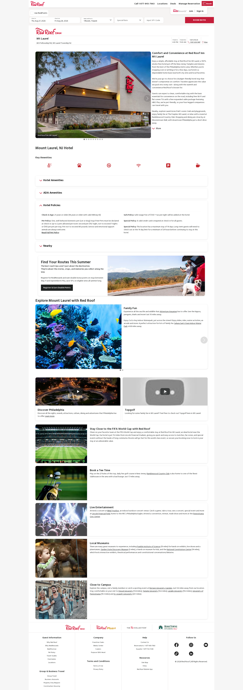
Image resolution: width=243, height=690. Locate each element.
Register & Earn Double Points (57, 287)
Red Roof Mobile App (145, 669)
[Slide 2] (86, 139)
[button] (38, 98)
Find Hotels (52, 659)
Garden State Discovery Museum (114, 549)
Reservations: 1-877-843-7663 (144, 645)
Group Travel (52, 676)
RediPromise (51, 649)
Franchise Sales (98, 642)
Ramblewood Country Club (158, 473)
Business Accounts (52, 679)
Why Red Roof (52, 642)
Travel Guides (52, 655)
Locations (162, 4)
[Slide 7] (97, 139)
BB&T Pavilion (113, 510)
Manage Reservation (189, 4)
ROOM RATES (199, 20)
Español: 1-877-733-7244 (144, 649)
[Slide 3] (88, 139)
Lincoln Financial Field (101, 513)
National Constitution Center (179, 549)
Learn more (49, 416)
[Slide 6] (95, 139)
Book (209, 4)
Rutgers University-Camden (160, 588)
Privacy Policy (98, 669)
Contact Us (145, 642)
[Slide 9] (102, 139)
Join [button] (191, 11)
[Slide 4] (91, 139)
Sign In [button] (200, 11)
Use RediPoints (40, 13)
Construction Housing (52, 686)
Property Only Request (52, 682)
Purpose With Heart (98, 652)
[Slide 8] (100, 139)
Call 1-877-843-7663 (144, 4)
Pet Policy (51, 652)
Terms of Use (98, 666)
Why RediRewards (51, 645)
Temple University (150, 591)
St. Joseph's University (123, 594)
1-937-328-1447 (195, 42)
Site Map (144, 662)
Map (206, 42)
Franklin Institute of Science (148, 546)
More (158, 128)
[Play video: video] (77, 391)
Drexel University (126, 591)
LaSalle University (175, 591)
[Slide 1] (84, 139)
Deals (173, 4)
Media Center (98, 645)
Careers (98, 649)
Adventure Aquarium (168, 311)
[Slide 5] (93, 139)
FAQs (145, 666)
